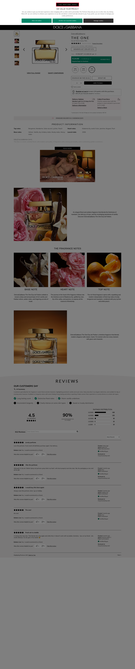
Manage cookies (98, 21)
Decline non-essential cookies (67, 21)
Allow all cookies (37, 21)
